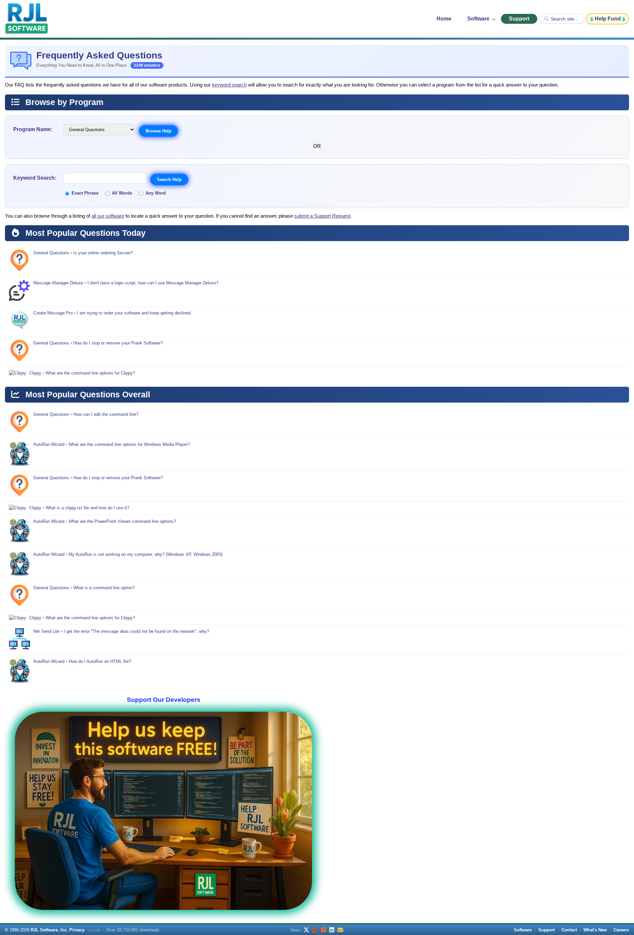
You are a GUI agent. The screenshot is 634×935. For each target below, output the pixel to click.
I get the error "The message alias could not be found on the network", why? (136, 631)
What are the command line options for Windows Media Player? (129, 444)
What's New (595, 929)
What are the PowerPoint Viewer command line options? (122, 521)
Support (519, 18)
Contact (569, 929)
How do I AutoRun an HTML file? (100, 661)
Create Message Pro (53, 312)
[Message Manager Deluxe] (19, 291)
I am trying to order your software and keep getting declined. (134, 312)
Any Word (156, 193)
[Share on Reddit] (314, 929)
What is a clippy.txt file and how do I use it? (87, 507)
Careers (621, 929)
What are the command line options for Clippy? (90, 373)
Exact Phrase (85, 193)
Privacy (77, 929)
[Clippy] (17, 373)
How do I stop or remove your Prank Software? (118, 343)
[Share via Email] (340, 929)
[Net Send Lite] (19, 639)
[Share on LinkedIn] (331, 929)
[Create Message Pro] (19, 321)
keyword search (229, 85)
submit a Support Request (322, 216)
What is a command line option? (104, 587)
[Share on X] (306, 929)
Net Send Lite (46, 631)
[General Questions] (19, 261)
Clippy (35, 373)
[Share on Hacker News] (323, 929)
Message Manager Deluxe (58, 282)
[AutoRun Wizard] (19, 454)
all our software (107, 216)
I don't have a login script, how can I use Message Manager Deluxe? (153, 282)
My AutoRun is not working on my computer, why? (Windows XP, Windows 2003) (146, 554)
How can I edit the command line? (105, 414)
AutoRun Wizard (48, 444)
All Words (122, 193)
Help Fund (608, 18)
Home (444, 18)
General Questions (51, 252)
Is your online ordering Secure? (103, 252)
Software (479, 18)
